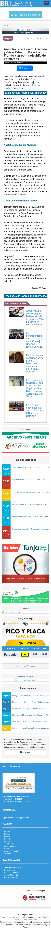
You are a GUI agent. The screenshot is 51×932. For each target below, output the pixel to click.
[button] (5, 567)
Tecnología (8, 843)
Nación (7, 834)
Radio (8, 853)
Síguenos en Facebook (25, 666)
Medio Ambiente (10, 846)
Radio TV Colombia (12, 872)
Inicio (6, 25)
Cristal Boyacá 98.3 (12, 877)
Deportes (8, 839)
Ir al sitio (26, 752)
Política (7, 851)
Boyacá (7, 831)
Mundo (7, 836)
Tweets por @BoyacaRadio (25, 680)
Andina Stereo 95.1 (11, 875)
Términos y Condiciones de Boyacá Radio (32, 918)
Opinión (15, 851)
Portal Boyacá (9, 870)
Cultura (7, 841)
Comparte (25, 68)
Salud (6, 848)
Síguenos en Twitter (25, 676)
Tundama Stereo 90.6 (12, 867)
